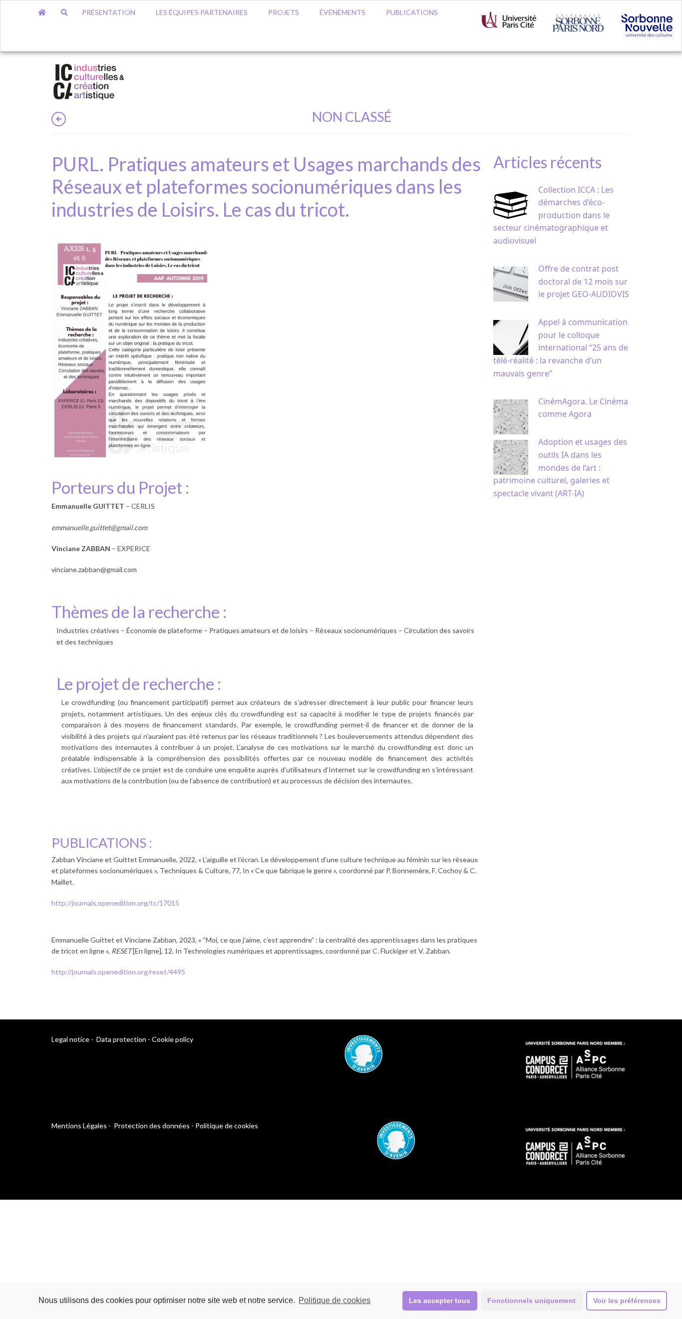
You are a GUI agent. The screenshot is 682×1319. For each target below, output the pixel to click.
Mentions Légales (79, 1125)
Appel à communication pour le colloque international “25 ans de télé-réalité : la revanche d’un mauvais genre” (560, 347)
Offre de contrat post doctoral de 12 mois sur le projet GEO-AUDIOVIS (583, 281)
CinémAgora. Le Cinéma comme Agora (583, 408)
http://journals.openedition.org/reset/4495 (118, 972)
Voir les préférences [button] (627, 1301)
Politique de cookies (334, 1300)
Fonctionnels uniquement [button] (531, 1301)
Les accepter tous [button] (439, 1301)
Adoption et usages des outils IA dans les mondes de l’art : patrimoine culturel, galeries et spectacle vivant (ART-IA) (560, 467)
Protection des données (152, 1125)
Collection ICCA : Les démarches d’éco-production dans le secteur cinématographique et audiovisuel (553, 215)
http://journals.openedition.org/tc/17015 (115, 903)
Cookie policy (172, 1039)
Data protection (121, 1039)
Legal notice (70, 1039)
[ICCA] (88, 80)
